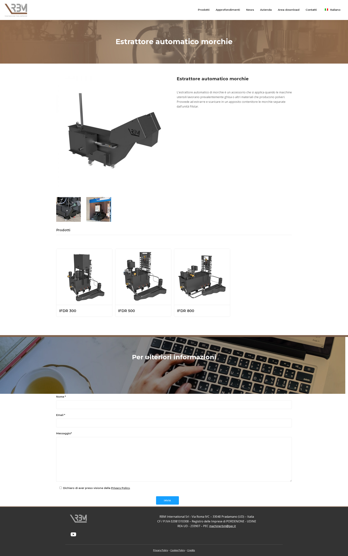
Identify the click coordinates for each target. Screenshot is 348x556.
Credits (191, 550)
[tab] (65, 230)
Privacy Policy (120, 488)
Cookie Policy (177, 550)
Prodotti (63, 230)
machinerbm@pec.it (222, 526)
